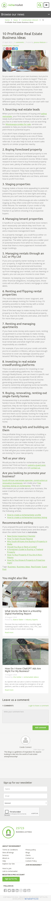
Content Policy (31, 861)
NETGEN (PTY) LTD (31, 899)
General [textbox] (8, 803)
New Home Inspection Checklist (21, 536)
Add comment (40, 727)
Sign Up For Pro (11, 879)
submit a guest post (36, 465)
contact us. (35, 468)
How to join (6, 868)
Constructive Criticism (30, 20)
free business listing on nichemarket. (21, 484)
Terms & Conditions (10, 850)
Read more (9, 632)
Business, (12, 566)
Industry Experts (32, 619)
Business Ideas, (23, 566)
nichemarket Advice (31, 677)
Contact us (30, 858)
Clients (28, 855)
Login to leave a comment (38, 705)
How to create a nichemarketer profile (24, 515)
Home (7, 20)
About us (5, 858)
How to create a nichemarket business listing (27, 517)
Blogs (28, 852)
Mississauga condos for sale (18, 124)
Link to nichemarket (10, 871)
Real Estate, (36, 566)
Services (5, 855)
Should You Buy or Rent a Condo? (22, 547)
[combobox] (25, 803)
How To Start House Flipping (20, 538)
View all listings (8, 852)
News (15, 20)
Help (4, 861)
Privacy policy (31, 850)
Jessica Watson (40, 42)
